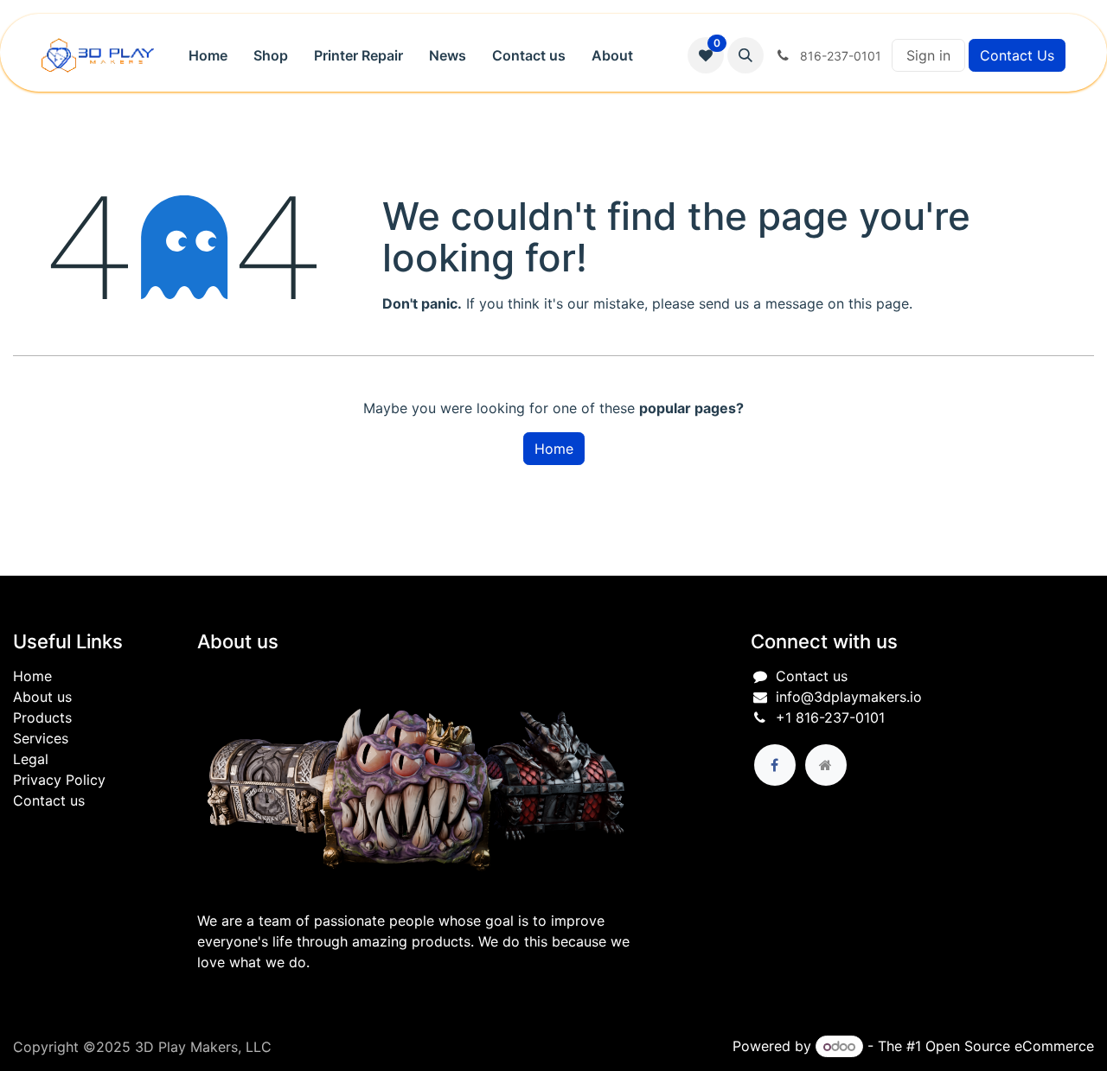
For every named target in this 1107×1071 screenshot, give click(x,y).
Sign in (928, 55)
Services (40, 738)
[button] (745, 55)
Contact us (49, 800)
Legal (30, 759)
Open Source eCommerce (1009, 1046)
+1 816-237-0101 (830, 717)
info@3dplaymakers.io (849, 696)
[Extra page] (826, 765)
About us (42, 696)
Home (553, 448)
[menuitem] (208, 55)
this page (878, 303)
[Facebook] (775, 765)
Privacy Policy (59, 779)
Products (42, 717)
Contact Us (1017, 55)
